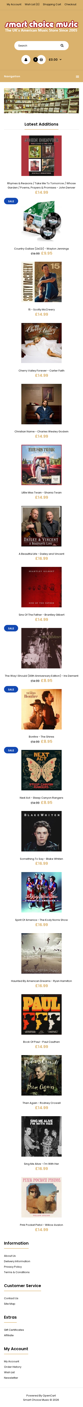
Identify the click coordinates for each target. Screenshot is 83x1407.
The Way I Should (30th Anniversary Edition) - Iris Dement (41, 676)
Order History (12, 1367)
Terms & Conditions (17, 1272)
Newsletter (11, 1378)
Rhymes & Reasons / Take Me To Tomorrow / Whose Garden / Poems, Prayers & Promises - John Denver (41, 185)
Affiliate (9, 1335)
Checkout (70, 4)
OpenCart (49, 1395)
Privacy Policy (13, 1267)
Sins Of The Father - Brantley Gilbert (41, 615)
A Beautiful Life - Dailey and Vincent (41, 554)
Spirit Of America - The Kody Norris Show (41, 920)
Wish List (9, 1372)
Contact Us (11, 1298)
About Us (10, 1256)
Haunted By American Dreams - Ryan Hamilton (41, 981)
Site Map (9, 1304)
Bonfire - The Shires (41, 737)
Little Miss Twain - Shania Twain (42, 492)
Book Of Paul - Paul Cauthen (41, 1042)
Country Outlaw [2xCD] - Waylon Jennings (41, 249)
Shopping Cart (52, 4)
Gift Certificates (14, 1330)
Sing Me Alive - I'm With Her (41, 1164)
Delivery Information (17, 1261)
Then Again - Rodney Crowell (42, 1103)
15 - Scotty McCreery (41, 309)
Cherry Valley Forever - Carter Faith (41, 371)
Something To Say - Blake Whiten (41, 859)
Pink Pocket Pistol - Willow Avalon (41, 1225)
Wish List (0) (32, 4)
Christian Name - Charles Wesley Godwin (41, 431)
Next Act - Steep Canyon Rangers (41, 798)
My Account (14, 4)
